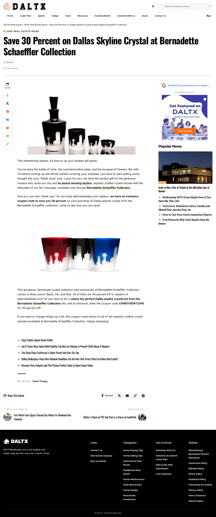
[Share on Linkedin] (7, 120)
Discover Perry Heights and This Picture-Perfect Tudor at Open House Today (57, 365)
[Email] (7, 136)
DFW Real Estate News (23, 31)
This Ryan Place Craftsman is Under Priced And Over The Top (50, 353)
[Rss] (153, 6)
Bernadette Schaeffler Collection (108, 187)
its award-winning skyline (75, 183)
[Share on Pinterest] (7, 111)
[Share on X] (7, 103)
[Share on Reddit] (7, 128)
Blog (162, 182)
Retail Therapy (40, 381)
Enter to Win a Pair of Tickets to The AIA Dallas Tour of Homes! (183, 189)
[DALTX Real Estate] (24, 6)
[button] (209, 15)
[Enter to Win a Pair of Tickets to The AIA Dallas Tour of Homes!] (185, 167)
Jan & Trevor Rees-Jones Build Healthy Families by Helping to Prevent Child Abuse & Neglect (65, 346)
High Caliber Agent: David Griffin (37, 340)
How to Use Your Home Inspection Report (187, 214)
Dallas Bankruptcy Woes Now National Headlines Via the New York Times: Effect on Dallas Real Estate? (69, 359)
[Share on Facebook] (7, 95)
